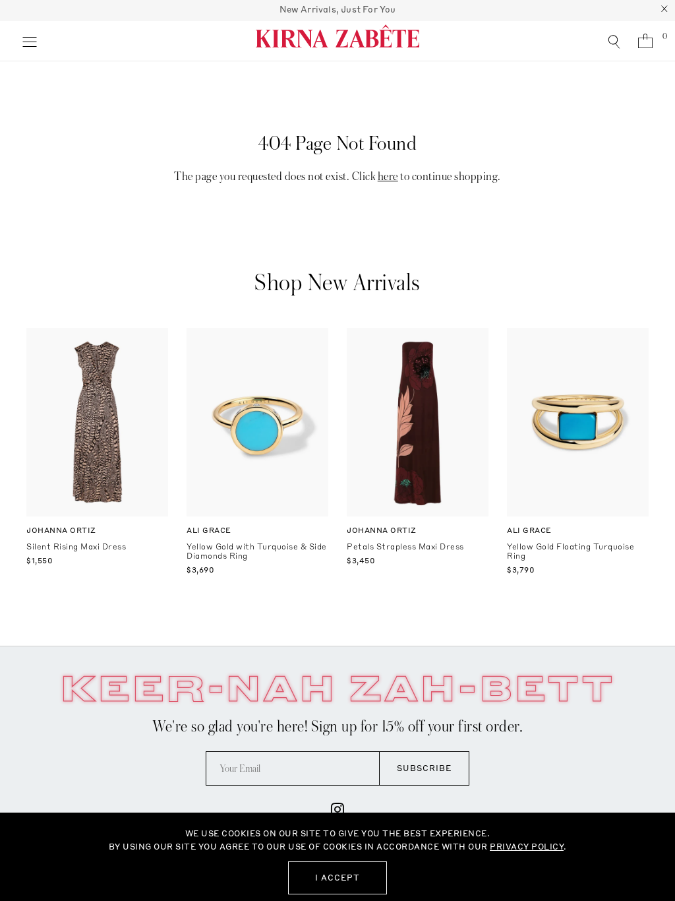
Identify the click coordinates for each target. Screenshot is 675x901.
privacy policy (527, 847)
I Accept (337, 878)
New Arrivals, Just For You (337, 9)
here (388, 176)
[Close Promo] (664, 10)
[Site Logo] (337, 41)
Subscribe (424, 768)
